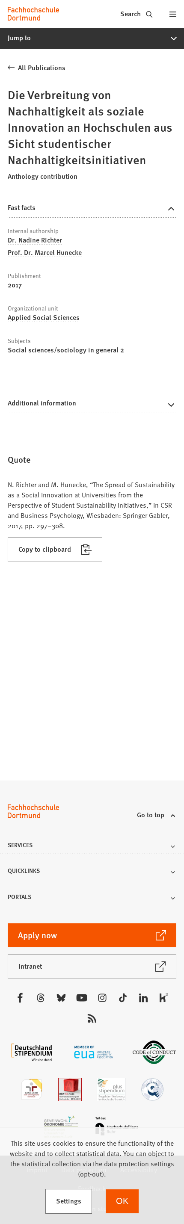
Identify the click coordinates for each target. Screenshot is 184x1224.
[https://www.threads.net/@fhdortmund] (40, 997)
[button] (92, 38)
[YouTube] (81, 997)
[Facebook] (20, 997)
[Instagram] (102, 997)
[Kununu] (164, 997)
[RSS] (92, 1018)
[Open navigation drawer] (173, 13)
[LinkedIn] (143, 997)
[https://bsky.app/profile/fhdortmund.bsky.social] (61, 997)
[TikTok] (123, 997)
